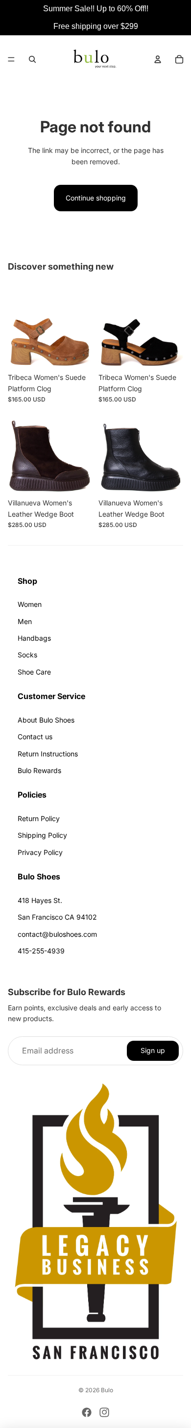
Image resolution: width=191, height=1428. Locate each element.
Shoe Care (34, 672)
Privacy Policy (40, 852)
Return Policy (39, 818)
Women (30, 604)
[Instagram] (104, 1412)
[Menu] (11, 59)
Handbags (34, 638)
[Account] (157, 59)
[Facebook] (87, 1412)
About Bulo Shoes (46, 720)
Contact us (35, 736)
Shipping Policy (42, 835)
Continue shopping (96, 198)
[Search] (32, 59)
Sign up (153, 1050)
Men (25, 621)
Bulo (107, 1390)
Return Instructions (48, 754)
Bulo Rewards (39, 770)
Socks (27, 655)
